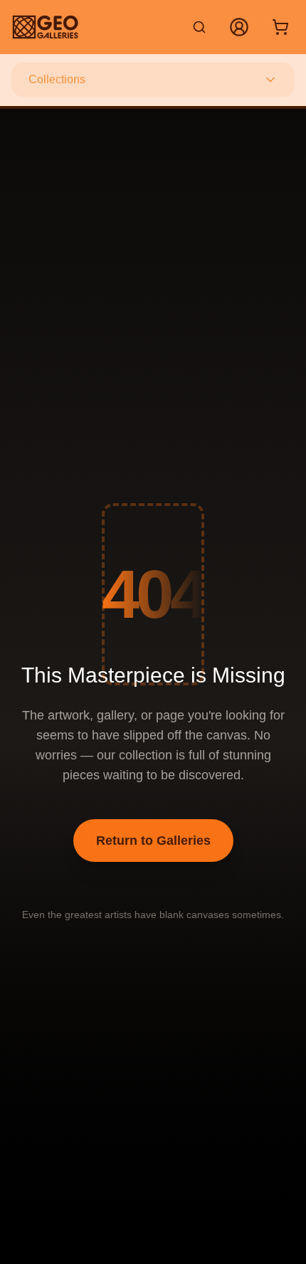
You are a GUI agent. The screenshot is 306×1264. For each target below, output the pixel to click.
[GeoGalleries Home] (45, 27)
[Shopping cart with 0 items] (280, 27)
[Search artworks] (199, 27)
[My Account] (239, 27)
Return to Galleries (153, 840)
